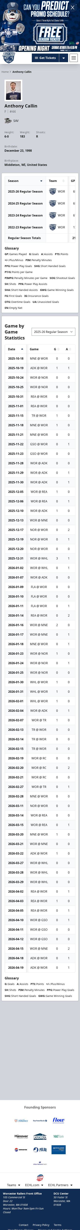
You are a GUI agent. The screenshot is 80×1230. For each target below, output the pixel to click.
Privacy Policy (41, 1225)
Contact (23, 1225)
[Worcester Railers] (8, 57)
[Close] (72, 7)
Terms (57, 1225)
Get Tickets (47, 58)
